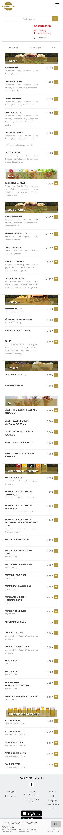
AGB (52, 796)
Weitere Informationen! (53, 830)
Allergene (52, 800)
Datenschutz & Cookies (52, 806)
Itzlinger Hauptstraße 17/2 (31, 793)
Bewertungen (35, 47)
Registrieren (10, 796)
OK (55, 824)
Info (53, 47)
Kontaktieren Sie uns (31, 800)
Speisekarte (13, 47)
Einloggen (10, 791)
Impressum (52, 791)
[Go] (55, 18)
